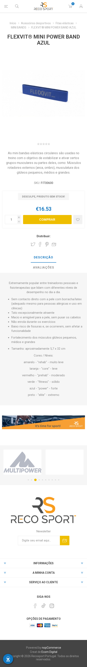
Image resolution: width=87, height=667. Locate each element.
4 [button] (39, 479)
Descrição (43, 257)
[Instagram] (52, 606)
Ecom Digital (49, 651)
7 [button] (49, 479)
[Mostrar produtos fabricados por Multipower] (22, 462)
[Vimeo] (43, 604)
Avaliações (43, 267)
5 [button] (42, 479)
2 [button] (31, 479)
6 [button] (45, 479)
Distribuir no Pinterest (47, 244)
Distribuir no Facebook (40, 244)
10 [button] (58, 479)
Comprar (47, 219)
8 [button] (52, 479)
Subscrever (64, 540)
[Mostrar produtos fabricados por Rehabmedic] (65, 462)
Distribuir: (44, 236)
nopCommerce (51, 647)
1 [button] (28, 479)
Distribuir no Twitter (33, 244)
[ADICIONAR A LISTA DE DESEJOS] (77, 219)
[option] (22, 462)
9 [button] (55, 479)
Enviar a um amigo (54, 244)
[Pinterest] (35, 606)
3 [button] (35, 480)
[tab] (43, 258)
